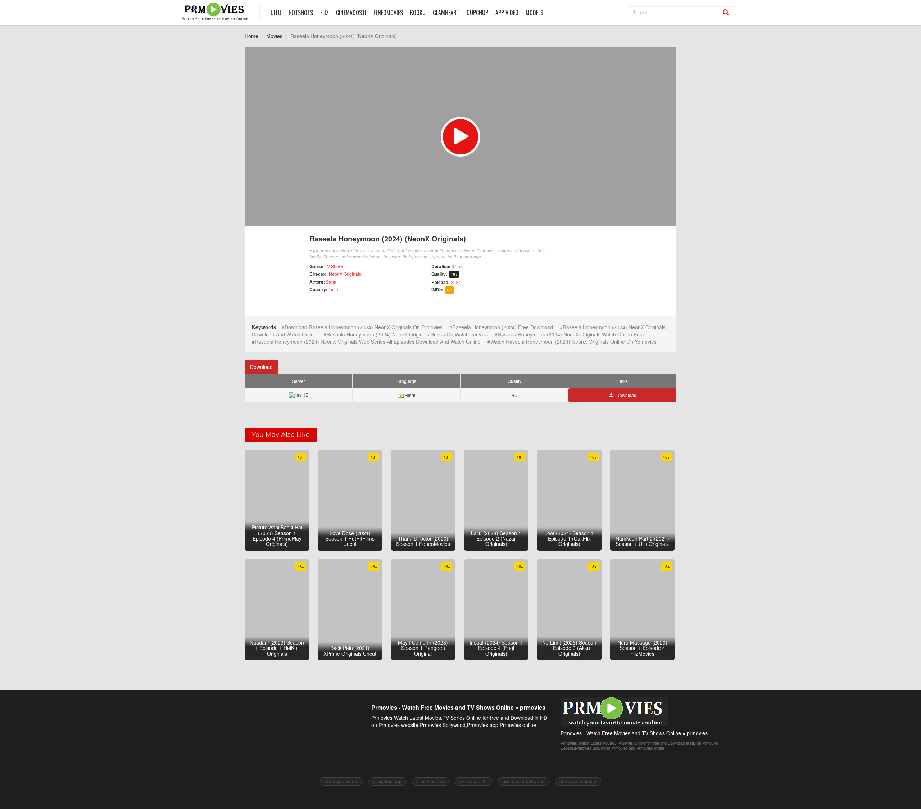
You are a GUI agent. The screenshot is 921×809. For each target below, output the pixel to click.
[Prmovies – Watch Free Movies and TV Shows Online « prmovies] (215, 11)
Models (534, 12)
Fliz (324, 12)
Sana (331, 282)
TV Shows (334, 266)
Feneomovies (388, 12)
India (333, 289)
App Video (506, 12)
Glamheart (446, 12)
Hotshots (301, 12)
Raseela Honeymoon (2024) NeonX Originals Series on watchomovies (407, 334)
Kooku (418, 12)
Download (261, 366)
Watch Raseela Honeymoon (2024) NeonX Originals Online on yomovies (573, 341)
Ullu (276, 12)
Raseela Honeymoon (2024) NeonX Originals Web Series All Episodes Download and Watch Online (368, 341)
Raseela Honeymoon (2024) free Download (502, 327)
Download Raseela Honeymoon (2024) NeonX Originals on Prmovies (364, 327)
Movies (274, 36)
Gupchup (477, 12)
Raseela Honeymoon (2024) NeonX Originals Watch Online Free (571, 334)
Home (251, 36)
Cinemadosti (351, 12)
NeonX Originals (345, 274)
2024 (456, 282)
